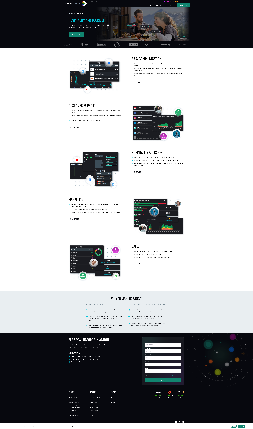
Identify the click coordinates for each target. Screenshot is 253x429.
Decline (234, 426)
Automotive (92, 405)
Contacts (113, 405)
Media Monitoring (73, 405)
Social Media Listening (74, 402)
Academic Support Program (117, 400)
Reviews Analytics (73, 397)
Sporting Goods (93, 402)
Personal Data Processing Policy (164, 375)
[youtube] (183, 422)
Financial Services (94, 407)
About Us (113, 395)
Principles (113, 402)
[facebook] (179, 422)
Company (148, 348)
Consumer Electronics (95, 397)
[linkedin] (176, 422)
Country (147, 368)
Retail (91, 400)
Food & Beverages (94, 410)
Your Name (148, 342)
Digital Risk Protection (74, 415)
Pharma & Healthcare (95, 395)
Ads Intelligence (72, 410)
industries (73, 13)
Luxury (91, 415)
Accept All (241, 426)
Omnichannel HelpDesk (74, 395)
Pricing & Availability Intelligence (76, 412)
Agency (91, 417)
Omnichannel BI (72, 400)
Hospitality (92, 412)
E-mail (147, 361)
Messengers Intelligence (74, 407)
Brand (112, 397)
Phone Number (150, 355)
